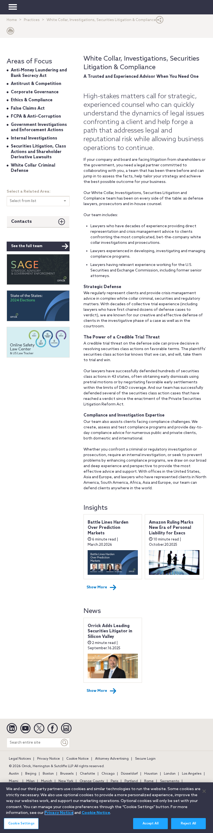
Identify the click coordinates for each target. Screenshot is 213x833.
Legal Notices (20, 759)
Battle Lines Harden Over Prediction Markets (108, 528)
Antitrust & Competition (36, 83)
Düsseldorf (129, 774)
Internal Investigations (34, 138)
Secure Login (145, 759)
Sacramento (169, 781)
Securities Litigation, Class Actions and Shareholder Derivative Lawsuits (38, 152)
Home (12, 20)
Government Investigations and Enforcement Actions (39, 127)
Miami (13, 781)
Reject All (188, 824)
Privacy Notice (48, 759)
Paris (114, 781)
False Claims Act (28, 108)
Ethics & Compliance (31, 100)
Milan (30, 781)
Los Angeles (191, 774)
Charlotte (87, 774)
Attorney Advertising (112, 759)
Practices (32, 20)
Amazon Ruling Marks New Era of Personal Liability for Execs (171, 528)
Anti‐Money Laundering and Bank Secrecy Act (39, 73)
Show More (97, 587)
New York (66, 781)
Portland (131, 781)
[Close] (204, 791)
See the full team (26, 246)
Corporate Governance (35, 92)
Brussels (66, 774)
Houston (151, 774)
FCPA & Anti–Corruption (36, 116)
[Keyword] (65, 743)
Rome (149, 781)
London (170, 774)
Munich (46, 781)
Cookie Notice (77, 759)
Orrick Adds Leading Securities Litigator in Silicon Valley (110, 631)
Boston (48, 774)
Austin (14, 774)
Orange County (92, 781)
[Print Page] (10, 32)
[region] (106, 807)
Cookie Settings (21, 824)
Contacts (21, 221)
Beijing (30, 774)
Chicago (108, 774)
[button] (160, 21)
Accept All (151, 824)
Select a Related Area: (28, 191)
